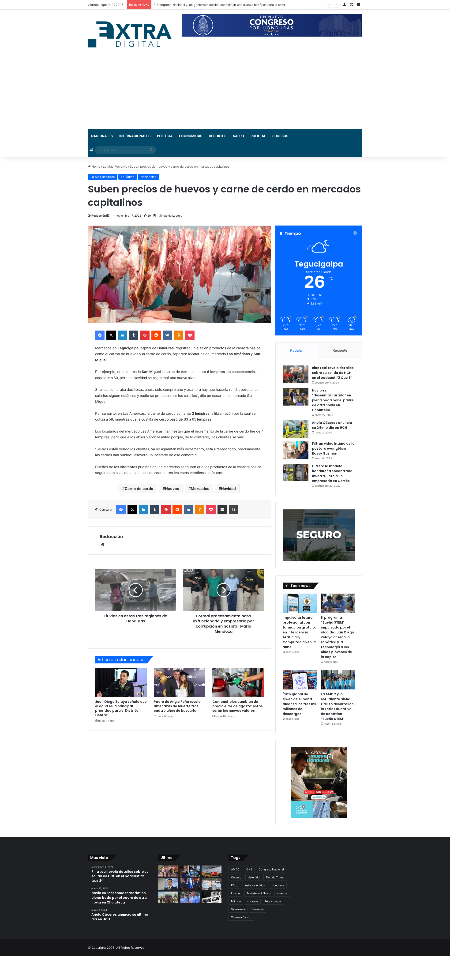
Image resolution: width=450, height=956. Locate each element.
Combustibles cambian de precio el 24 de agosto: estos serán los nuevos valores (237, 706)
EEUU (235, 885)
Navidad (228, 488)
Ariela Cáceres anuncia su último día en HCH (332, 425)
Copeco (236, 877)
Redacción (98, 215)
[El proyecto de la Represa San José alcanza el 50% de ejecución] (168, 871)
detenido (253, 877)
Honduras (277, 885)
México (236, 901)
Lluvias (235, 893)
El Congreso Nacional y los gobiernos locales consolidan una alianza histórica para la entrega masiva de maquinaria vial (240, 5)
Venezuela (238, 909)
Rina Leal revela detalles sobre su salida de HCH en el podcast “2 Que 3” (333, 372)
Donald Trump (275, 877)
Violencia (257, 909)
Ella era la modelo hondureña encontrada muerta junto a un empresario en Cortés (332, 473)
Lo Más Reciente (115, 166)
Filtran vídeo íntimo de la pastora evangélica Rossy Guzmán (333, 448)
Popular (296, 350)
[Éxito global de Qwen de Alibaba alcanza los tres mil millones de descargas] (300, 679)
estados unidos (255, 885)
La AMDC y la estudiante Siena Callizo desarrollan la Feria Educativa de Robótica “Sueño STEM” (337, 706)
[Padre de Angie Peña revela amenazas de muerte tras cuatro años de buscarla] (179, 682)
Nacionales (102, 136)
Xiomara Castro (241, 917)
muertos (282, 893)
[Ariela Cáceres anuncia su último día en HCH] (295, 429)
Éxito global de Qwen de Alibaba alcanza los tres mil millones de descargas (299, 704)
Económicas (190, 136)
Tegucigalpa (273, 901)
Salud (238, 136)
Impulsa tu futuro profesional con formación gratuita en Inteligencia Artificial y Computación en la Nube (299, 632)
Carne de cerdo (139, 488)
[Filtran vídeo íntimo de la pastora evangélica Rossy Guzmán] (295, 450)
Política (164, 136)
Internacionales (134, 136)
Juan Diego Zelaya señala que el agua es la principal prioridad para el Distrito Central (121, 708)
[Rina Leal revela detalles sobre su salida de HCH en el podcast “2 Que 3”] (295, 374)
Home (95, 166)
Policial (258, 136)
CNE (249, 869)
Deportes (217, 136)
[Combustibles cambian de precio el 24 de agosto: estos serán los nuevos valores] (238, 682)
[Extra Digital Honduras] (131, 34)
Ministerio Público (258, 893)
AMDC (235, 869)
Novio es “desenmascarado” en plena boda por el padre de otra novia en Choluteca (333, 400)
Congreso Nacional (271, 869)
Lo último (127, 177)
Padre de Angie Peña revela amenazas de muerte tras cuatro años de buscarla (177, 706)
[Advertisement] (225, 94)
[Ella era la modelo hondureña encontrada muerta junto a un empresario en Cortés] (295, 472)
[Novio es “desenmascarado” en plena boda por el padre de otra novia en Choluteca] (295, 397)
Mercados (200, 488)
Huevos (172, 488)
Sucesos (280, 136)
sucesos (252, 901)
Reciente (340, 350)
